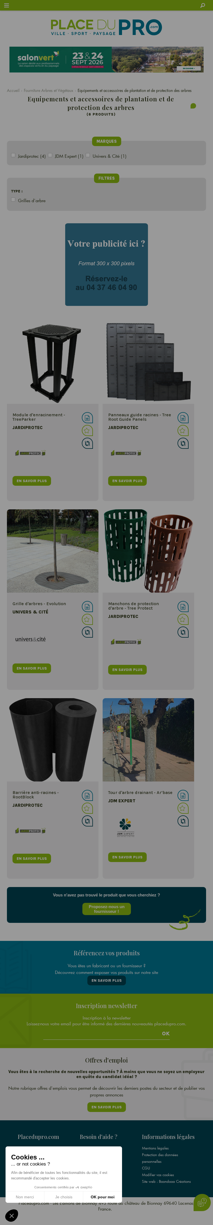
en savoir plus (32, 481)
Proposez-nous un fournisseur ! (107, 909)
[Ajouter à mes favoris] (87, 430)
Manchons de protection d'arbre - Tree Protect (133, 606)
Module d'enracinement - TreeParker (38, 417)
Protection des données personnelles (160, 1158)
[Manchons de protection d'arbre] (148, 551)
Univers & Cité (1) (109, 156)
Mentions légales (155, 1148)
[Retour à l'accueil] (106, 27)
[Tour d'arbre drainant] (148, 739)
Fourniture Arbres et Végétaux (48, 90)
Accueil (13, 90)
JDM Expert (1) (69, 156)
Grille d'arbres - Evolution (39, 603)
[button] (11, 1215)
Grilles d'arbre (31, 200)
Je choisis (63, 1197)
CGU (146, 1168)
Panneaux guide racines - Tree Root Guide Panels (139, 417)
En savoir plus (107, 980)
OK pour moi (103, 1197)
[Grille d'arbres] (52, 551)
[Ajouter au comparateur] (87, 443)
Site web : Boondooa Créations (166, 1181)
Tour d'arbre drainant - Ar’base (140, 792)
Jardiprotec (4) (32, 156)
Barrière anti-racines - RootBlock (35, 795)
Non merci (25, 1197)
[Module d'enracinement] (52, 362)
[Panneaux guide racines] (148, 362)
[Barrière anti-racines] (52, 739)
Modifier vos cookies (158, 1174)
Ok (166, 1034)
